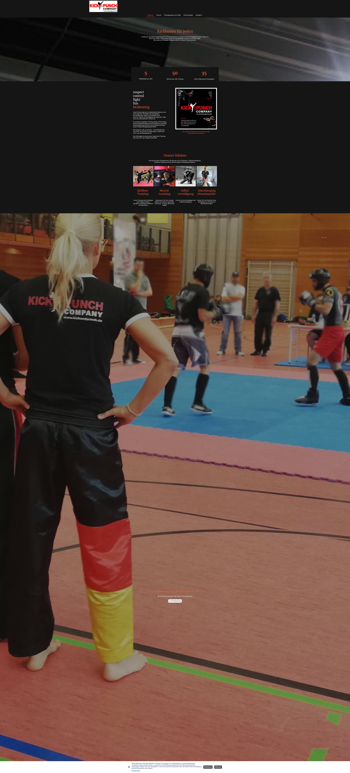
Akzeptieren (208, 767)
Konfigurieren (136, 770)
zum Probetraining (175, 601)
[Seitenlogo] (103, 6)
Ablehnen (218, 767)
